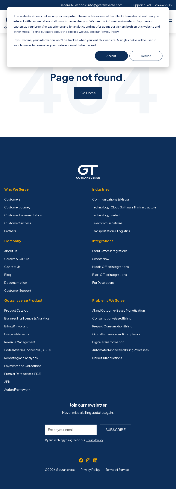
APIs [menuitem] (7, 381)
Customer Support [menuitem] (17, 290)
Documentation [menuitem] (15, 282)
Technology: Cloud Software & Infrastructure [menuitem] (124, 207)
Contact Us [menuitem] (12, 267)
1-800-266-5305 (158, 5)
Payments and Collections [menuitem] (22, 366)
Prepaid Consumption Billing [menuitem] (112, 326)
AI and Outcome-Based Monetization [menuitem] (118, 310)
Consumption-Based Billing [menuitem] (112, 318)
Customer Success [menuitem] (17, 223)
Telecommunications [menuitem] (107, 223)
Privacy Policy (94, 440)
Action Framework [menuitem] (17, 389)
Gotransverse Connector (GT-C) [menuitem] (27, 350)
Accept (111, 56)
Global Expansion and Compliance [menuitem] (116, 334)
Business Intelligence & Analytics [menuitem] (26, 318)
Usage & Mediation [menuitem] (17, 334)
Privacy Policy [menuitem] (90, 469)
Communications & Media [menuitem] (110, 199)
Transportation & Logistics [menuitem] (111, 231)
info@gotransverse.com (105, 5)
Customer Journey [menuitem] (17, 207)
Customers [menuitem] (12, 199)
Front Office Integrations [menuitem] (109, 251)
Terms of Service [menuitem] (117, 469)
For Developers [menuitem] (103, 282)
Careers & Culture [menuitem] (16, 259)
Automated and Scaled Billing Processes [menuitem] (120, 350)
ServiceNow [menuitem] (100, 259)
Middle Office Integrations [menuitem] (110, 267)
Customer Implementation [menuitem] (23, 215)
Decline (146, 56)
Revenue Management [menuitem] (19, 342)
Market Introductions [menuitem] (107, 358)
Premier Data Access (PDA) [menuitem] (22, 374)
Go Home (88, 93)
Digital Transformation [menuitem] (108, 342)
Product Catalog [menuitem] (16, 310)
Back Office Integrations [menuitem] (109, 274)
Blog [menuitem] (7, 274)
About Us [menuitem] (10, 251)
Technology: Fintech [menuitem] (106, 215)
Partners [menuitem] (10, 231)
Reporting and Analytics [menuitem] (21, 358)
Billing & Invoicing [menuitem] (16, 326)
